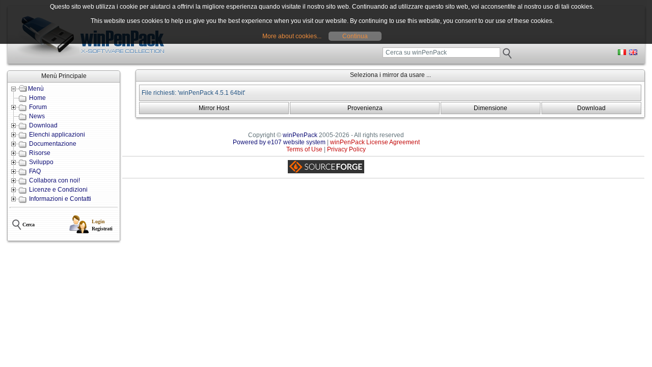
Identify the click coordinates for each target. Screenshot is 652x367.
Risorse (39, 152)
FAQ (35, 171)
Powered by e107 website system (279, 142)
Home (37, 97)
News (37, 116)
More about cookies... (291, 36)
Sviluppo (41, 162)
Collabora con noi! (54, 180)
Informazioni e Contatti (60, 198)
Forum (38, 107)
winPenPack (300, 135)
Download (43, 125)
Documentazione (52, 143)
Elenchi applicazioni (57, 134)
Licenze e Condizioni (58, 189)
